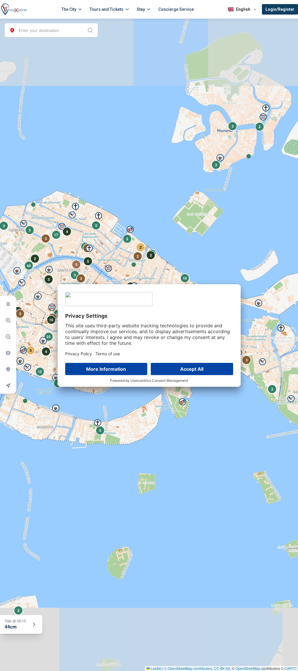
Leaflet (156, 668)
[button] (33, 204)
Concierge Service (176, 9)
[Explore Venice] (8, 304)
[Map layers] (8, 353)
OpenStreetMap (247, 668)
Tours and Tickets (106, 9)
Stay (141, 9)
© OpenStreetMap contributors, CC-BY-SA (197, 668)
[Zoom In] (8, 320)
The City (68, 9)
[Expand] (34, 624)
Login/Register (280, 9)
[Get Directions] (8, 385)
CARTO (290, 668)
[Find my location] (8, 369)
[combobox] (51, 30)
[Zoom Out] (8, 336)
